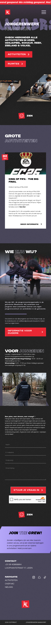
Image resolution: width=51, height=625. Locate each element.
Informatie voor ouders (20, 332)
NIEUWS (9, 587)
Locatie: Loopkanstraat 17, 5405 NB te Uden (20, 354)
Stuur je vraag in (26, 490)
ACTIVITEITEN (17, 54)
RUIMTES (13, 64)
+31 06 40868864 (13, 565)
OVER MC (9, 584)
